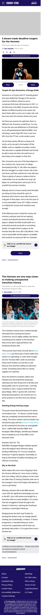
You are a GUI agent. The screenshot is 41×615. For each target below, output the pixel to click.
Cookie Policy (7, 589)
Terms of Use (30, 585)
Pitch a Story (30, 581)
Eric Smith (8, 292)
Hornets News (12, 557)
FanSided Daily (7, 581)
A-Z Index (28, 592)
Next (33, 85)
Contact (5, 577)
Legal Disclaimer (31, 589)
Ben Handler (9, 48)
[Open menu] (3, 3)
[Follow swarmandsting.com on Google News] (35, 245)
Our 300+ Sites (30, 577)
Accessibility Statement (11, 592)
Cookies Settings (8, 596)
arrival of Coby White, (30, 422)
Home (4, 260)
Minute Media (11, 601)
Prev (8, 85)
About (4, 574)
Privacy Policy (7, 585)
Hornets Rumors (13, 260)
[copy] (14, 52)
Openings (28, 574)
